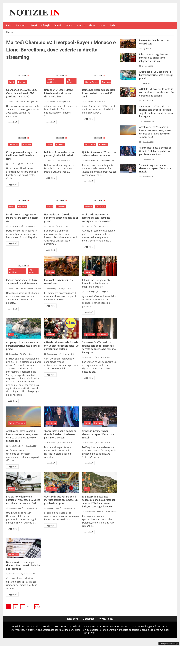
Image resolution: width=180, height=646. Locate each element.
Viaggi (58, 25)
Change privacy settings (169, 643)
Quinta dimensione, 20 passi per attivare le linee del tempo (99, 154)
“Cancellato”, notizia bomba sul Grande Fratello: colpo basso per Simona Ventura (60, 434)
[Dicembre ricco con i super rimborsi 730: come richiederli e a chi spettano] (23, 548)
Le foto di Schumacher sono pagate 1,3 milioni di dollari (59, 154)
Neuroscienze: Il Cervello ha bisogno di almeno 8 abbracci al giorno (61, 218)
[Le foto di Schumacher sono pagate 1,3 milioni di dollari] (61, 138)
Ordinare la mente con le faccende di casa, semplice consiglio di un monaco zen (96, 218)
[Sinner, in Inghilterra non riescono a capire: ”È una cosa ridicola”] (99, 416)
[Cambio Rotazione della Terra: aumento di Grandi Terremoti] (23, 266)
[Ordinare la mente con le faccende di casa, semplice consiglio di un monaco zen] (99, 200)
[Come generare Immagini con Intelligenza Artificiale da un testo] (23, 138)
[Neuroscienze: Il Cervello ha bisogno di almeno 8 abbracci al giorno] (61, 200)
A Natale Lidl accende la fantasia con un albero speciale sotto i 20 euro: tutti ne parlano (61, 345)
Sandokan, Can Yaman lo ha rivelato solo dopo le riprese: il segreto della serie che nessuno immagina (99, 347)
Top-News (22, 82)
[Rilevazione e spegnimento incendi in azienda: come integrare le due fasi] (99, 266)
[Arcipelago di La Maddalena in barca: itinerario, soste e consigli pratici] (23, 328)
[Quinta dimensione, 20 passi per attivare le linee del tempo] (99, 138)
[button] (173, 25)
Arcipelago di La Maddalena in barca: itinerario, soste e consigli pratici (23, 345)
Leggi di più (12, 122)
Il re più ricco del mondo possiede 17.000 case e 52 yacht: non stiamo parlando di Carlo (23, 500)
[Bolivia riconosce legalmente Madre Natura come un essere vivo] (23, 200)
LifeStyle (45, 25)
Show (92, 25)
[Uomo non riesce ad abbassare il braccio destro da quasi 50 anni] (99, 75)
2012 (37, 606)
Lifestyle (88, 206)
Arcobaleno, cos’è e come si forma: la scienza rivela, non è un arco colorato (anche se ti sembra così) (22, 435)
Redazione (72, 618)
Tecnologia (13, 144)
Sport (102, 25)
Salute (68, 25)
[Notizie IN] (34, 12)
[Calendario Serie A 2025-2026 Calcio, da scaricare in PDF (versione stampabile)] (23, 75)
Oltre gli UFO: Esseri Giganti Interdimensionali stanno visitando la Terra (58, 93)
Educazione (90, 144)
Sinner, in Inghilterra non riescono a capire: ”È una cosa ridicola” (98, 434)
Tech (112, 25)
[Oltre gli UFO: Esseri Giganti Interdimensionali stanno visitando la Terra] (61, 75)
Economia (21, 25)
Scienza (80, 25)
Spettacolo (89, 334)
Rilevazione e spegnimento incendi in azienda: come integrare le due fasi (96, 283)
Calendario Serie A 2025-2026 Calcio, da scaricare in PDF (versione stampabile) (21, 93)
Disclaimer (88, 618)
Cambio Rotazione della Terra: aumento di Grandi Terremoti (22, 281)
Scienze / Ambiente (51, 80)
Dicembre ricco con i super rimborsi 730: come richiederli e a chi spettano (23, 565)
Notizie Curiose (91, 82)
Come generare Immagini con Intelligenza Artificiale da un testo (22, 155)
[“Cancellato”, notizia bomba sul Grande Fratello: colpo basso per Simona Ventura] (61, 416)
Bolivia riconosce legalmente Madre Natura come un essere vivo (22, 218)
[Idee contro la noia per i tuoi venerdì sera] (61, 266)
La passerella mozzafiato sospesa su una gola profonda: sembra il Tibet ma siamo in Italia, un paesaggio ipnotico (98, 501)
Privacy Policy (106, 618)
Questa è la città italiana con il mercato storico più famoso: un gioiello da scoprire (61, 500)
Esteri (34, 25)
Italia (8, 25)
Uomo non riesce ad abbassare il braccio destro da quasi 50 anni (98, 93)
